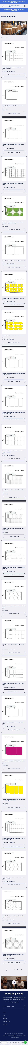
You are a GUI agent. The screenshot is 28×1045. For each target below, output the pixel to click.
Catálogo (5, 1024)
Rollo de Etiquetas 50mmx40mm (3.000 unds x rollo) (13, 645)
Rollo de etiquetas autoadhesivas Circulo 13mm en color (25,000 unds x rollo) (13, 223)
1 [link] (6, 969)
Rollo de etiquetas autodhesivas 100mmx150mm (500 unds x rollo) (13, 106)
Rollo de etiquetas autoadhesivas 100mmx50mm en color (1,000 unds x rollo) (13, 800)
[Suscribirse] (23, 1006)
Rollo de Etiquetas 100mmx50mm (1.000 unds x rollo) (13, 723)
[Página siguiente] (21, 969)
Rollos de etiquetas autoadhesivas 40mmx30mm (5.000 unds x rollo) (13, 452)
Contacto (5, 1018)
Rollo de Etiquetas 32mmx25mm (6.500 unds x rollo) (13, 684)
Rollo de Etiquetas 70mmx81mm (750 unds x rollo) (14, 260)
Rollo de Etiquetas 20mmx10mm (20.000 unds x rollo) (13, 184)
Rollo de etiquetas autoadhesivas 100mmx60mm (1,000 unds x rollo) (13, 374)
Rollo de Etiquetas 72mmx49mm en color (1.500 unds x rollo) (13, 761)
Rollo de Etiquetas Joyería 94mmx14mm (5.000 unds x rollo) (13, 490)
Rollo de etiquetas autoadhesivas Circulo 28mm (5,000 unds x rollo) (13, 916)
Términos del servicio (14, 1037)
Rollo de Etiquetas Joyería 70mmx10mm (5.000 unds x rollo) (13, 529)
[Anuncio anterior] (2, 9)
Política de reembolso (11, 1035)
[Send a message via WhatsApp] (25, 1042)
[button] (2, 5)
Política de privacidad (21, 1035)
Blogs (4, 1015)
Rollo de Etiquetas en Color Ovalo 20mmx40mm (13, 298)
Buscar (4, 1012)
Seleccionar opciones (14, 74)
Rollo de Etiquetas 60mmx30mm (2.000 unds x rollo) (13, 145)
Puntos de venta (6, 1021)
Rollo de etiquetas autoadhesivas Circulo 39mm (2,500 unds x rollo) (13, 878)
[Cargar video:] (14, 982)
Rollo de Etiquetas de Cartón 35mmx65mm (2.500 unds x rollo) (13, 568)
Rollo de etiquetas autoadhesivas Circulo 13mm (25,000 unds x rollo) (13, 955)
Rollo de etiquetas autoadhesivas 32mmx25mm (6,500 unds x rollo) (13, 68)
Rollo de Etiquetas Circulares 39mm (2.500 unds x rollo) (13, 606)
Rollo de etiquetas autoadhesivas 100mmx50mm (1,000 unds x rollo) (13, 413)
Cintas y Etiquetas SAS (12, 1033)
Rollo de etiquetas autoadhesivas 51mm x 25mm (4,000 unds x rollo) (13, 839)
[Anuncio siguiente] (25, 9)
